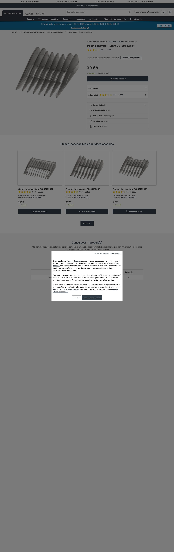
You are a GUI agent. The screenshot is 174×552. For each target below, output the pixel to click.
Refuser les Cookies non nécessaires (107, 253)
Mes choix (76, 298)
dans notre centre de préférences (66, 289)
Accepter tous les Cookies (92, 298)
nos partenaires (74, 261)
